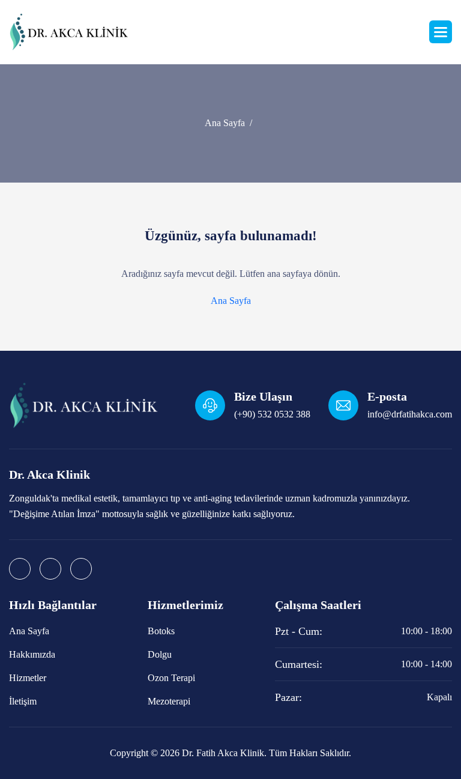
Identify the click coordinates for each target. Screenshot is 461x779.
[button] (440, 31)
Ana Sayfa (225, 123)
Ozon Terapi (171, 678)
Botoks (161, 631)
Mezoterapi (169, 701)
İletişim (23, 701)
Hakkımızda (32, 654)
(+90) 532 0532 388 (272, 414)
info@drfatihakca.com (409, 414)
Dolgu (160, 654)
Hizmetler (27, 678)
